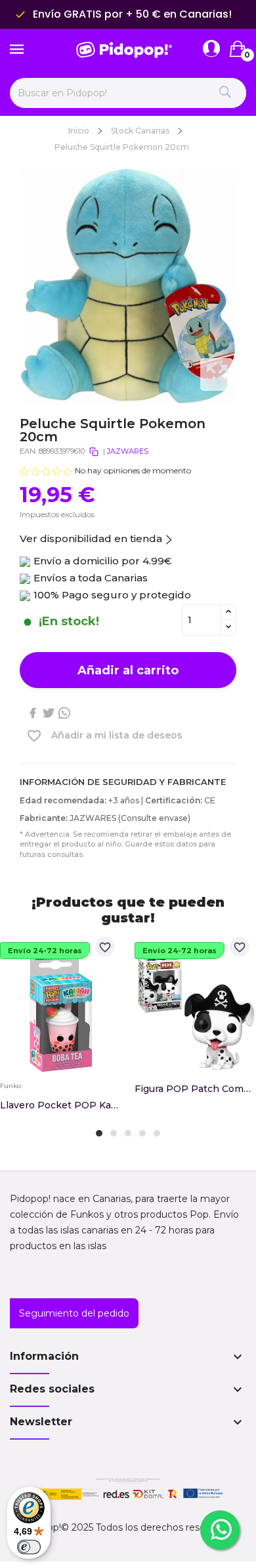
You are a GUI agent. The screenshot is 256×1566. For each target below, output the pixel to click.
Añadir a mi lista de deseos (104, 736)
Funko (10, 1086)
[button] (99, 1133)
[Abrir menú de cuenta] (211, 49)
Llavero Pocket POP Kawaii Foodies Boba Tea (60, 1105)
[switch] (29, 1547)
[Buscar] (224, 93)
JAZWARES (127, 451)
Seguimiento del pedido (74, 1313)
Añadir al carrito (128, 670)
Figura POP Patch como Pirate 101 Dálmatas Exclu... (195, 1089)
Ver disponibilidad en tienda (91, 538)
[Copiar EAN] (94, 451)
